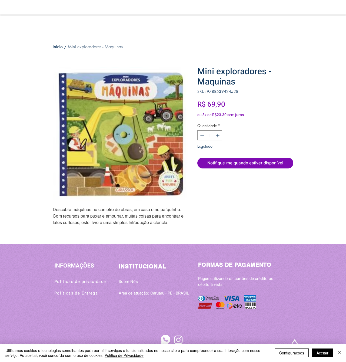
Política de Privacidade (124, 355)
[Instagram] (178, 339)
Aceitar (322, 353)
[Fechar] (339, 353)
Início (58, 47)
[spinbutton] (210, 135)
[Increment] (218, 135)
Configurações (291, 353)
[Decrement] (201, 135)
